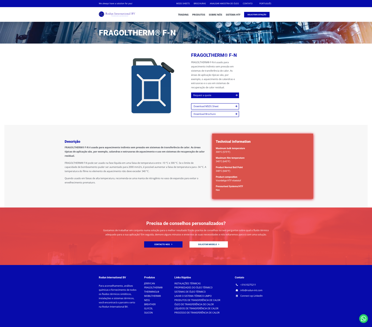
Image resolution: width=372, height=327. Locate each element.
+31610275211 (248, 284)
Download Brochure (205, 114)
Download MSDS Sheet (206, 106)
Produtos (249, 32)
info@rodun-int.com (251, 290)
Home (240, 32)
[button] (363, 318)
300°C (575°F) (223, 152)
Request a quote (202, 95)
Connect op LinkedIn (251, 295)
